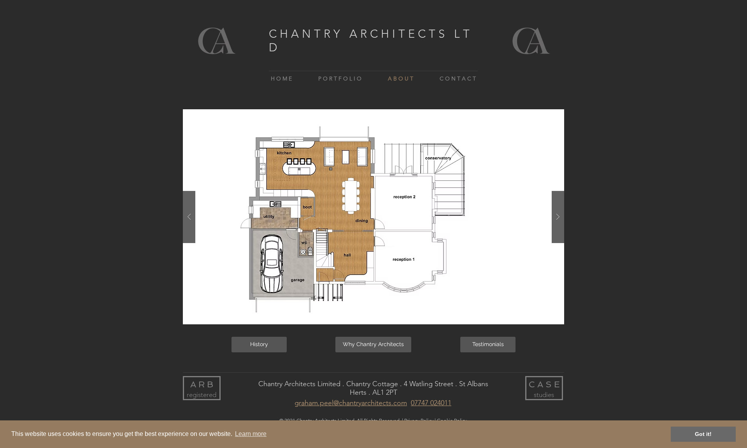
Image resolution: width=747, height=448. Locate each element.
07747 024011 (431, 403)
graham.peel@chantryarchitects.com (351, 403)
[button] (373, 216)
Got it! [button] (703, 434)
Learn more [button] (251, 433)
